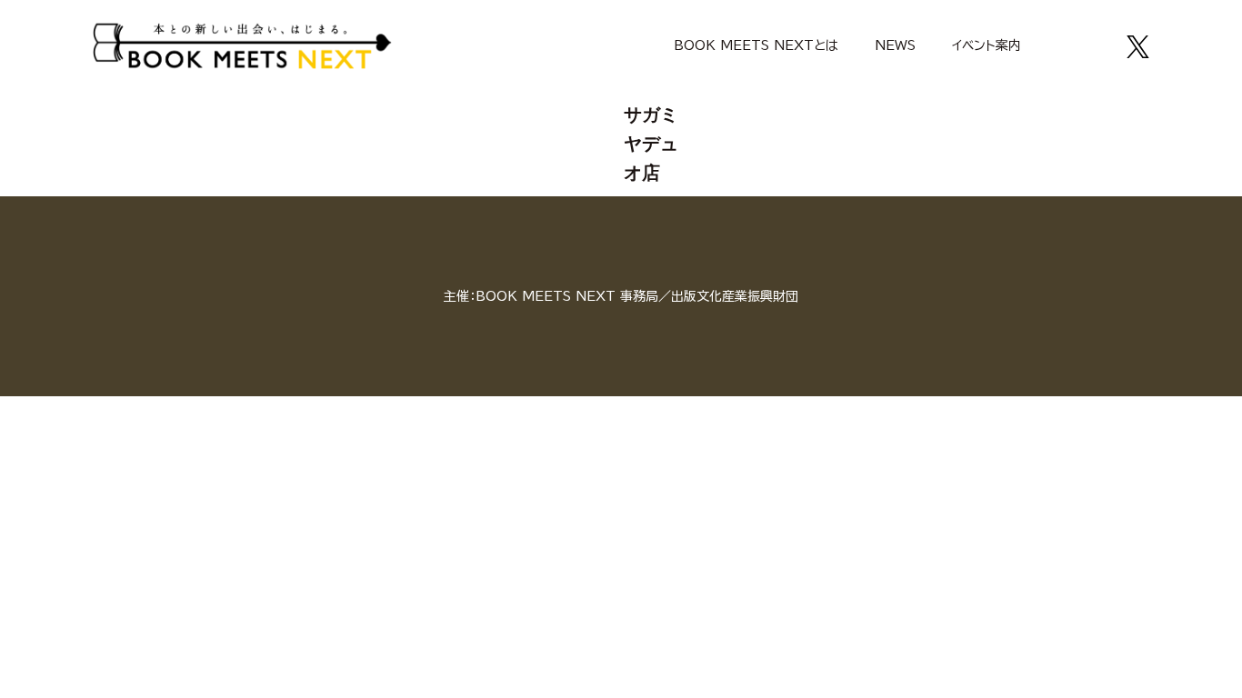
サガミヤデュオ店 (651, 144)
